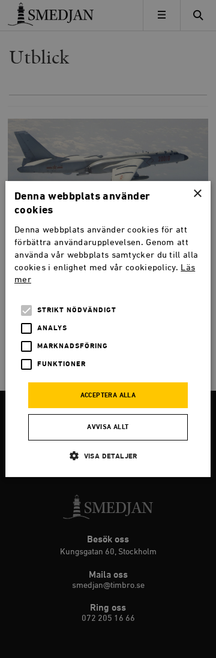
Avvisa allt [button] (107, 427)
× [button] (197, 193)
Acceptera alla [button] (108, 395)
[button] (108, 455)
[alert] (108, 329)
